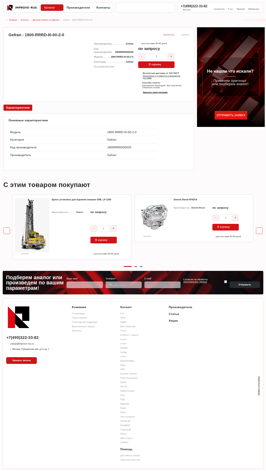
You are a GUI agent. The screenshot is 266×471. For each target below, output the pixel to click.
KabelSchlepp (127, 360)
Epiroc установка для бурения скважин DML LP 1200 (81, 199)
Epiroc (123, 434)
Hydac (123, 352)
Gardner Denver (128, 373)
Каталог (25, 20)
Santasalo (125, 421)
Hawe (123, 408)
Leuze (123, 343)
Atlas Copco (126, 438)
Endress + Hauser (129, 335)
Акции (173, 320)
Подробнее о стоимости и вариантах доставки (161, 77)
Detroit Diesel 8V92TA (185, 199)
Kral (122, 395)
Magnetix (124, 404)
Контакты (77, 330)
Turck (123, 330)
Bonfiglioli (124, 425)
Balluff (123, 322)
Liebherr (124, 442)
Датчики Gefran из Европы (46, 20)
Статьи (174, 314)
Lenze (123, 339)
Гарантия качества (130, 460)
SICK (123, 317)
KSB (122, 399)
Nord (122, 412)
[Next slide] (259, 231)
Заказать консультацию (155, 92)
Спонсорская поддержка (85, 322)
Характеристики (18, 107)
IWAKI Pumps (127, 391)
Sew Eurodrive (127, 416)
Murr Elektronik (128, 326)
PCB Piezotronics (129, 378)
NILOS (123, 386)
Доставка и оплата (130, 455)
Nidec (123, 365)
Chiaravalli (125, 429)
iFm (122, 313)
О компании (78, 313)
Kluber (123, 382)
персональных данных (195, 282)
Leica (123, 356)
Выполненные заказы (83, 326)
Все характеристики (104, 66)
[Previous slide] (6, 231)
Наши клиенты (79, 317)
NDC (122, 369)
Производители (180, 307)
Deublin (124, 348)
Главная (13, 20)
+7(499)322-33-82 (194, 6)
